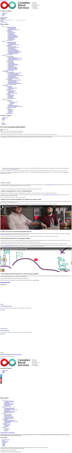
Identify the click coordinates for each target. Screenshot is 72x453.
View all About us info (9, 113)
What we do (12, 102)
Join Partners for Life (11, 90)
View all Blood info (9, 40)
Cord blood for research (12, 66)
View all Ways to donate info (10, 98)
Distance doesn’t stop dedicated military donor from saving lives (11, 354)
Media (3, 440)
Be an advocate (10, 97)
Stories (3, 122)
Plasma (3, 41)
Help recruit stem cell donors (12, 68)
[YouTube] (36, 381)
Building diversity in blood (12, 37)
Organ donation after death (12, 80)
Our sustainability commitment (13, 105)
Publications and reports (6, 439)
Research (3, 118)
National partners (11, 92)
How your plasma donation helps (13, 47)
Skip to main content (3, 0)
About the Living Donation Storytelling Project (15, 75)
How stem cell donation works (13, 58)
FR (6, 17)
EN (5, 17)
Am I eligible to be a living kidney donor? (14, 72)
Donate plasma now (5, 282)
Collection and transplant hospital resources (15, 59)
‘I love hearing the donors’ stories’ (6, 306)
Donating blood (8, 30)
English (1, 17)
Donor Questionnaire (11, 48)
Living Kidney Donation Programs (13, 74)
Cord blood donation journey (12, 64)
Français (4, 17)
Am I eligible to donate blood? (11, 27)
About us (3, 99)
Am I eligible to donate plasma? (9, 408)
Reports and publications (12, 107)
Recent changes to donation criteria (13, 29)
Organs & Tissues (5, 71)
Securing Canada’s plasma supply (13, 50)
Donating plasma (9, 45)
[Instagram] (36, 380)
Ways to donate (4, 85)
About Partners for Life (11, 91)
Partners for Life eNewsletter (12, 93)
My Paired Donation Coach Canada (13, 78)
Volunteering (6, 426)
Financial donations (9, 86)
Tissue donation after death (12, 81)
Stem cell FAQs (10, 60)
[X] (36, 378)
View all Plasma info (9, 54)
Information (2, 328)
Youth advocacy (10, 96)
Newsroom (10, 110)
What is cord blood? (11, 63)
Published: (2, 129)
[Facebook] (36, 375)
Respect (3, 445)
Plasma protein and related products (13, 52)
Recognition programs (11, 39)
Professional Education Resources (13, 82)
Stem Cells (4, 55)
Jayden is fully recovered (9, 245)
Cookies (3, 443)
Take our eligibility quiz (12, 28)
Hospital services (5, 117)
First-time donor (10, 31)
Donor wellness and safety (12, 49)
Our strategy (10, 104)
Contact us (10, 112)
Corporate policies (5, 441)
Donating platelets (11, 38)
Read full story (2, 309)
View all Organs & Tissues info (11, 84)
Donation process (11, 33)
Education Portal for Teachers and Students (15, 83)
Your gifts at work (11, 88)
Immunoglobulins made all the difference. (50, 194)
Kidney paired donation (12, 76)
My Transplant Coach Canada (12, 77)
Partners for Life (8, 89)
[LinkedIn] (36, 376)
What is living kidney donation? (13, 73)
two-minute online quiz (49, 184)
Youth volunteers (10, 95)
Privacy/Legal (4, 442)
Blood (3, 26)
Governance (12, 103)
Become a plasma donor (12, 46)
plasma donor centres (15, 169)
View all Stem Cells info (10, 70)
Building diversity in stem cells (13, 67)
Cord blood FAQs (11, 65)
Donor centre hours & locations (13, 36)
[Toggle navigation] (71, 121)
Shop (3, 15)
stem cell (23, 275)
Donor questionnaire (11, 34)
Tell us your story (11, 109)
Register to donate (11, 62)
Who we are (10, 101)
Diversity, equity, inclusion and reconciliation (15, 106)
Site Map (3, 444)
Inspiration (2, 304)
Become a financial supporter (12, 87)
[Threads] (36, 383)
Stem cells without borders (4, 330)
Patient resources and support (12, 69)
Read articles (4, 124)
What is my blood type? (12, 32)
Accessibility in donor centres (12, 35)
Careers (3, 14)
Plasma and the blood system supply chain (14, 51)
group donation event (6, 246)
